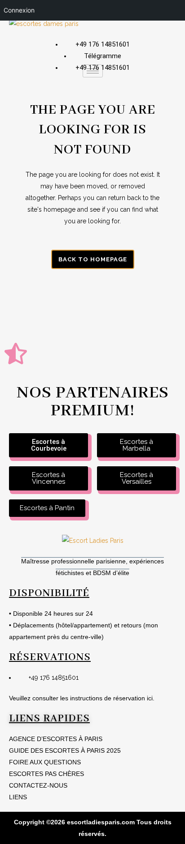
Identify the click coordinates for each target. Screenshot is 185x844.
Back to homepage (92, 259)
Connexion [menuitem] (19, 10)
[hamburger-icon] (93, 70)
